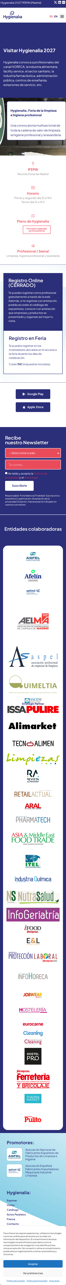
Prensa (11, 1219)
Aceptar (33, 1263)
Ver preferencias (33, 1273)
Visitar (11, 1205)
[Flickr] (63, 2)
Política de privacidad (37, 1280)
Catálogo (13, 1209)
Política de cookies (16, 1280)
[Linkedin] (59, 2)
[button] (62, 16)
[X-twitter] (55, 2)
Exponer (12, 1200)
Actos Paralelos (16, 1214)
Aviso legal (54, 1280)
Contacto (13, 1223)
